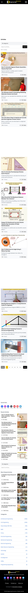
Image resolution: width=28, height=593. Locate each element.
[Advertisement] (14, 23)
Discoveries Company (17, 586)
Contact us (13, 583)
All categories (5, 43)
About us (20, 583)
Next (25, 367)
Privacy (7, 583)
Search (25, 47)
